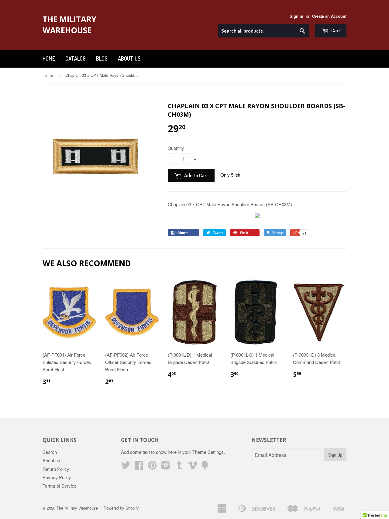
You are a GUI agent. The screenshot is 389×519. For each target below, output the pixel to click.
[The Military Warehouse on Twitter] (125, 467)
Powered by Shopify (121, 508)
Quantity (176, 148)
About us (129, 58)
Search (50, 452)
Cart (335, 30)
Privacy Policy (57, 477)
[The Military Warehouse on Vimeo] (192, 467)
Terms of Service (60, 485)
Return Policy (56, 469)
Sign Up (335, 455)
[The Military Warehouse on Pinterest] (152, 467)
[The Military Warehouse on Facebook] (138, 467)
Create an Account (329, 16)
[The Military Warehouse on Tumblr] (179, 467)
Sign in (296, 16)
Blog (102, 58)
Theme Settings (208, 452)
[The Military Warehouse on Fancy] (204, 467)
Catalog (75, 58)
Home (49, 58)
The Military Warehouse (69, 25)
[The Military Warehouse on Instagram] (165, 467)
